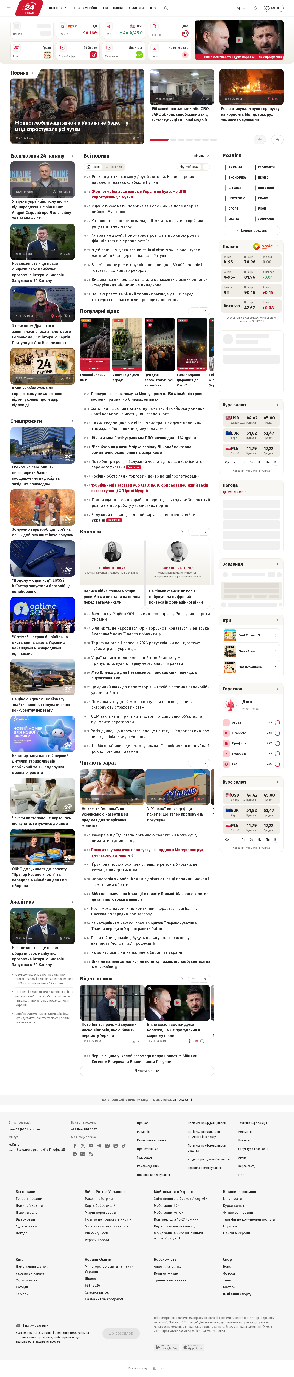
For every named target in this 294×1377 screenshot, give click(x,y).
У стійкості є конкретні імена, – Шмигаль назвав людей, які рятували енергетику (147, 223)
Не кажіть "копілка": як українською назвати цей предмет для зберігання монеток (105, 817)
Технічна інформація (252, 1123)
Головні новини (29, 1199)
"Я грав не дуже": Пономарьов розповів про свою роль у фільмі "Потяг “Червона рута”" (145, 238)
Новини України (84, 8)
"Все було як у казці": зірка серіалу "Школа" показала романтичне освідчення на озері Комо (141, 450)
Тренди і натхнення (170, 1280)
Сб (251, 462)
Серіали (22, 1294)
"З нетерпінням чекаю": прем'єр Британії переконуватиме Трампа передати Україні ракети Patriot (144, 926)
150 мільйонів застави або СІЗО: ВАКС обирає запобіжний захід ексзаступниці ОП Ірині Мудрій (180, 114)
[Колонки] (182, 531)
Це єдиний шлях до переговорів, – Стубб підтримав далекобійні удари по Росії (150, 690)
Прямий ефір (26, 1212)
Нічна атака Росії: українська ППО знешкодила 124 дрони (144, 438)
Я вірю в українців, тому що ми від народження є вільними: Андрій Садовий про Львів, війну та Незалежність (41, 210)
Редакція (143, 1132)
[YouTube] (91, 1145)
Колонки (90, 532)
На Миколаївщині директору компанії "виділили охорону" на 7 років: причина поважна (150, 748)
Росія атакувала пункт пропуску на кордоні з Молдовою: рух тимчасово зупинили (250, 114)
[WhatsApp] (74, 1154)
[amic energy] (263, 246)
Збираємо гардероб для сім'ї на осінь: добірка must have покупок (42, 532)
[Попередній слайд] (200, 40)
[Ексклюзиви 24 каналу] (72, 155)
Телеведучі (144, 1157)
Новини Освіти (98, 1259)
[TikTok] (123, 1145)
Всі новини (57, 8)
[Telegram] (99, 1145)
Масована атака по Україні (107, 1226)
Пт (243, 462)
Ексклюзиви (113, 8)
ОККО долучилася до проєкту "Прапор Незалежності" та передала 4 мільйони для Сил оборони (39, 877)
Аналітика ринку (167, 1266)
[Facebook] (74, 1145)
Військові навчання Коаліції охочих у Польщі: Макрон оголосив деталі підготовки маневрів (150, 897)
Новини (19, 73)
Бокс (227, 1266)
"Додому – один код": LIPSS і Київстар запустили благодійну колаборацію (41, 586)
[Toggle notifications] (255, 8)
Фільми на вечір (29, 1280)
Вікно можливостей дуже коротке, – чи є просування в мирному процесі (173, 1030)
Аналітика (136, 8)
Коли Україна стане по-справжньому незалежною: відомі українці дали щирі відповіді (37, 396)
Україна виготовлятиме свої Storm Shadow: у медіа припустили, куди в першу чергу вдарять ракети (139, 660)
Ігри (153, 8)
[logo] (29, 8)
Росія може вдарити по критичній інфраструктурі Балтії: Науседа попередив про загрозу (144, 911)
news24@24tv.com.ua (24, 1129)
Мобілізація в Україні (173, 1191)
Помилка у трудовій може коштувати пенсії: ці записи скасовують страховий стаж (142, 704)
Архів (242, 1157)
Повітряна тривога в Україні (108, 1219)
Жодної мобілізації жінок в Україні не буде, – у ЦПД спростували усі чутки (71, 126)
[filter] (206, 167)
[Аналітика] (72, 901)
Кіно (20, 1259)
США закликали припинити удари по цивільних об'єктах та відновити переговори (146, 719)
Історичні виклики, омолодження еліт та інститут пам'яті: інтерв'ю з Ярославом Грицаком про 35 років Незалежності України (44, 998)
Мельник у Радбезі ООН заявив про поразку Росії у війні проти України (151, 616)
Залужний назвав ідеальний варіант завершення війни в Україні (145, 517)
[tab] (159, 140)
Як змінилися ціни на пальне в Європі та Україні (136, 952)
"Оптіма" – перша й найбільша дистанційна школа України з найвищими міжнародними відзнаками (40, 645)
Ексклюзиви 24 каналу (37, 156)
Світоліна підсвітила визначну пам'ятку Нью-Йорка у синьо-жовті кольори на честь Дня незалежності (147, 411)
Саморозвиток (97, 1292)
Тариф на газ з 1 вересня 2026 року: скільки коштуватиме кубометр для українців (145, 646)
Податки (230, 1226)
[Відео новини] (182, 978)
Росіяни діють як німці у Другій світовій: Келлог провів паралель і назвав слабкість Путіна (143, 179)
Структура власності (253, 1149)
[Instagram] (107, 1145)
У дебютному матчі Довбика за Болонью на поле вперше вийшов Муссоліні (145, 209)
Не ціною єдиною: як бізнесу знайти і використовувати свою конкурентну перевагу (41, 705)
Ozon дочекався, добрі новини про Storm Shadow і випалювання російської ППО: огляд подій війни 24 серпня (44, 979)
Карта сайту (246, 1166)
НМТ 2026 (92, 1285)
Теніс (227, 1280)
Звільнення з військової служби (180, 1199)
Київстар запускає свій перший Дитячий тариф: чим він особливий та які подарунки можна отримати (40, 764)
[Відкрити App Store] (193, 1347)
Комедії (22, 1287)
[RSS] (91, 1154)
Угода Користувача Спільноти (209, 1159)
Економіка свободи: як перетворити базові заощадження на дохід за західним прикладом (36, 475)
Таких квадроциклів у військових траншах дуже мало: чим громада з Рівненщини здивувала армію (147, 426)
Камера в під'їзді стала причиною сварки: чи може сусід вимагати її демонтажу (144, 838)
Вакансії (244, 1140)
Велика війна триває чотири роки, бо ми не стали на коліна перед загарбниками (112, 597)
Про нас (142, 1123)
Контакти (245, 1132)
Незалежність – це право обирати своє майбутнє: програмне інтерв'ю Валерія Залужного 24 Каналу (38, 272)
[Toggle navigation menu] (8, 8)
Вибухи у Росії (96, 1233)
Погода (21, 1233)
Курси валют (233, 1206)
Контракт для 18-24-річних (176, 1219)
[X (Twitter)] (83, 1145)
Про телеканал (147, 1149)
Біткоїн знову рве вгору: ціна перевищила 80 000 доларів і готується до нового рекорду (146, 268)
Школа (90, 1279)
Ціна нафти (232, 1199)
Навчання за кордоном (104, 1299)
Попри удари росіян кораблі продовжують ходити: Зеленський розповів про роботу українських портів (151, 503)
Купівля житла (166, 1273)
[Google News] (83, 1154)
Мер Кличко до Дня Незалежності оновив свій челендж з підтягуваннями (144, 675)
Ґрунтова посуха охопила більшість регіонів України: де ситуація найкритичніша (144, 867)
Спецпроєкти (26, 421)
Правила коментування (204, 1168)
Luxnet (162, 1368)
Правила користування (153, 1175)
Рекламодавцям (148, 1166)
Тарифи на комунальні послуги (249, 1219)
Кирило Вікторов (177, 568)
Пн (268, 462)
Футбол (229, 1273)
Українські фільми (31, 1273)
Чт (235, 462)
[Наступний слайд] (278, 40)
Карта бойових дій (100, 1206)
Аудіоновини (26, 1226)
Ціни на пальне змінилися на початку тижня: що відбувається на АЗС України (151, 964)
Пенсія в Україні (236, 1233)
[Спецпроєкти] (72, 421)
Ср (227, 462)
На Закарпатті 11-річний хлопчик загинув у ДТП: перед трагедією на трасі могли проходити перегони (142, 297)
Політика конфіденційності (207, 1123)
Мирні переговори (100, 1212)
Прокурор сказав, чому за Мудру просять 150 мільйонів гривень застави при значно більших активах (149, 396)
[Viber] (115, 1145)
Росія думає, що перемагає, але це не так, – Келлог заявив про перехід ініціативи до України (150, 734)
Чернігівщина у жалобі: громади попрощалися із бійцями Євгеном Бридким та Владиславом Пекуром (144, 1059)
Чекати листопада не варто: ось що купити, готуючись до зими (41, 821)
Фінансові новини (238, 1212)
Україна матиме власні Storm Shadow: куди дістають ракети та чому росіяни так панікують (42, 1018)
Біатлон (229, 1287)
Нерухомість (165, 1259)
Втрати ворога (97, 1240)
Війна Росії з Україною (105, 1191)
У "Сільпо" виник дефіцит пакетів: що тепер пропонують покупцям (175, 814)
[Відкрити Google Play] (166, 1347)
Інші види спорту (237, 1294)
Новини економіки (239, 1191)
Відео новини (96, 979)
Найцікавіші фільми (32, 1266)
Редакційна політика (151, 1140)
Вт (276, 462)
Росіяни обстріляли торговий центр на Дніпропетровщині (146, 476)
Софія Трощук (112, 568)
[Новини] (32, 73)
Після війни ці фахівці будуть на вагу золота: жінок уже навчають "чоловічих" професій (143, 940)
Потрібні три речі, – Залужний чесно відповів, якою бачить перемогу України (146, 464)
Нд (260, 462)
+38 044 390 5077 (84, 1129)
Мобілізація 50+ (166, 1206)
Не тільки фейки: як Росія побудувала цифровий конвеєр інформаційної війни (176, 597)
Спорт (228, 1259)
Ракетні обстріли (99, 1199)
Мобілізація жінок (168, 1212)
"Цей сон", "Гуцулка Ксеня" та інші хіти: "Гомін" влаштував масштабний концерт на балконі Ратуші (145, 253)
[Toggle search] (165, 8)
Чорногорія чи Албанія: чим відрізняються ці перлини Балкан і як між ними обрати (150, 882)
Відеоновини (26, 1219)
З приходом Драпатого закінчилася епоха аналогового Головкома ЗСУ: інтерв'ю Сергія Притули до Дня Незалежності (41, 334)
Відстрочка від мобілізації (175, 1226)
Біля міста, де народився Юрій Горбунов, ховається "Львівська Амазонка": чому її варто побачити (150, 631)
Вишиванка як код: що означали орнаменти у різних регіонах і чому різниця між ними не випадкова (150, 282)
